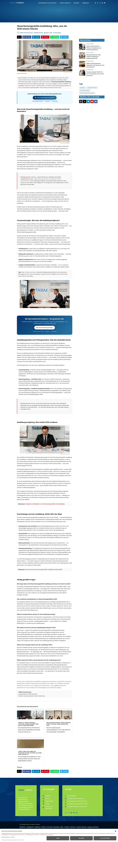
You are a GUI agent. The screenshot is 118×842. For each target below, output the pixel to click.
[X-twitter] (84, 101)
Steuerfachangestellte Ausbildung (87, 93)
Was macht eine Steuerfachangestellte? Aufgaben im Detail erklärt (44, 569)
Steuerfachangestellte (84, 90)
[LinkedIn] (102, 3)
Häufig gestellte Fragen (92, 87)
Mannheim (22, 827)
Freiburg (78, 827)
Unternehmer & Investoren (47, 3)
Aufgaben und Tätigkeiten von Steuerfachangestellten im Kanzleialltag (45, 504)
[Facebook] (97, 3)
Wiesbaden (56, 827)
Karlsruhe (72, 827)
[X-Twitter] (100, 3)
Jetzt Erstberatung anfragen (45, 327)
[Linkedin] (88, 101)
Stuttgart (66, 827)
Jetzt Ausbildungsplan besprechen (45, 97)
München (84, 827)
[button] (19, 37)
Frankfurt (43, 827)
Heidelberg (37, 827)
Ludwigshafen (30, 827)
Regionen (86, 3)
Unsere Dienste (65, 3)
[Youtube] (104, 3)
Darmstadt (50, 827)
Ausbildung (82, 87)
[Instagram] (95, 3)
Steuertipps (58, 32)
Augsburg (90, 827)
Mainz (62, 827)
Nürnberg (95, 827)
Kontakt (76, 3)
